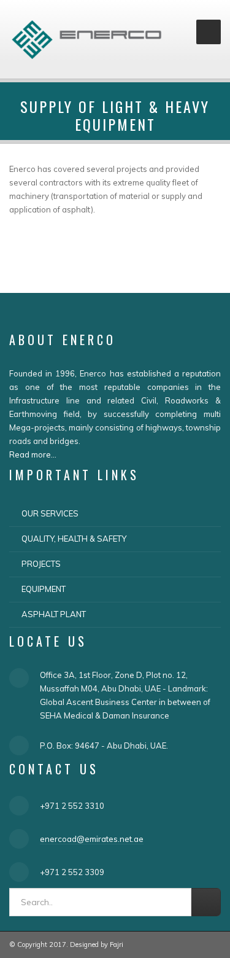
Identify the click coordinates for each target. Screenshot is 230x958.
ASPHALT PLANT (53, 614)
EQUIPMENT (43, 589)
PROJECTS (41, 564)
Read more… (32, 454)
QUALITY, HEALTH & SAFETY (73, 538)
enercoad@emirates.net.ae (92, 839)
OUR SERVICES (50, 513)
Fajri (116, 944)
